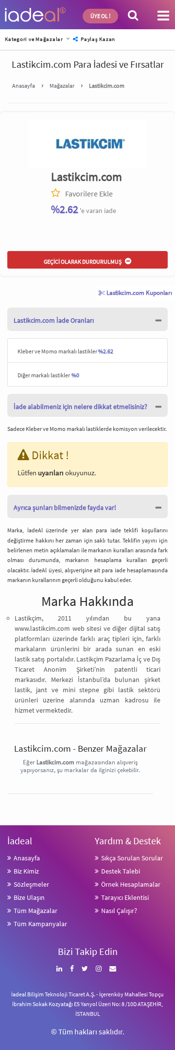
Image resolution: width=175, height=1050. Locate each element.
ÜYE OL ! (100, 15)
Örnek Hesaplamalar (130, 884)
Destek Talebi (120, 871)
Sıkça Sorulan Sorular (132, 858)
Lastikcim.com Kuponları (138, 292)
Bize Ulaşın (29, 897)
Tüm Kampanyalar (40, 923)
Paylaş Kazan (97, 39)
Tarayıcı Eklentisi (125, 897)
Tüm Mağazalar (35, 910)
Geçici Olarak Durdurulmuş (83, 261)
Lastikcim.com (86, 176)
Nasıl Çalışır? (119, 910)
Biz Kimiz (26, 871)
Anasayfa (27, 858)
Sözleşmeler (31, 884)
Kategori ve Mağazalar (34, 39)
